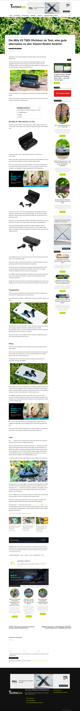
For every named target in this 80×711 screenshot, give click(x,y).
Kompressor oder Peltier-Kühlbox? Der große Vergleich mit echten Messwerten (62, 282)
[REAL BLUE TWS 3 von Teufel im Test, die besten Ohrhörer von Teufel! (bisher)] (15, 520)
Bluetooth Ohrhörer (14, 555)
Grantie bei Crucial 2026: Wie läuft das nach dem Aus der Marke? (28, 601)
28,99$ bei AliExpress (26, 513)
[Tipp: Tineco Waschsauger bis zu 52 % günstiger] (62, 113)
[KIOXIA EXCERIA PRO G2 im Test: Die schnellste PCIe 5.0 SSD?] (62, 188)
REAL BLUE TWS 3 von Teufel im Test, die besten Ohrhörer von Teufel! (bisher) (15, 527)
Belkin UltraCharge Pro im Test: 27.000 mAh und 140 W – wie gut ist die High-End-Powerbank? (62, 163)
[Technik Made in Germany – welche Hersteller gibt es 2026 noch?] (62, 256)
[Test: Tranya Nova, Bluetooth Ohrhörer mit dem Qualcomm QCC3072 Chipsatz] (28, 520)
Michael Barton (23, 561)
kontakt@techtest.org (31, 694)
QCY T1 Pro (45, 504)
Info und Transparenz (30, 700)
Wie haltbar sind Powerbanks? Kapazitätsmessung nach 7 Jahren (42, 601)
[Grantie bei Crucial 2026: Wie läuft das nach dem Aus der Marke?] (28, 593)
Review (26, 555)
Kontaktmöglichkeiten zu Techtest (61, 692)
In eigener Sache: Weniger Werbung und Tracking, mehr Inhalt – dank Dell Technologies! (62, 77)
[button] (69, 15)
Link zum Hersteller (14, 513)
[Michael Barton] (13, 563)
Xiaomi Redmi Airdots (36, 504)
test (31, 555)
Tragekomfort (22, 112)
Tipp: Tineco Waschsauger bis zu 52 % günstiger (63, 126)
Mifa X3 (12, 440)
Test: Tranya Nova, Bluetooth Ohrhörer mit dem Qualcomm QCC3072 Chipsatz (27, 527)
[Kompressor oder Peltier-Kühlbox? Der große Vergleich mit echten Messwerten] (62, 277)
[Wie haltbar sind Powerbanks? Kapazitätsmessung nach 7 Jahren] (42, 593)
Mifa (22, 555)
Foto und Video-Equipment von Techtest (34, 702)
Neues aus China (12, 37)
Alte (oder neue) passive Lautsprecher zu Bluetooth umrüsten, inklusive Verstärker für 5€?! (22, 627)
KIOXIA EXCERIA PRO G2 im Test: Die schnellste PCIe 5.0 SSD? (62, 201)
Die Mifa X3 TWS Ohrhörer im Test (29, 110)
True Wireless (36, 555)
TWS (42, 555)
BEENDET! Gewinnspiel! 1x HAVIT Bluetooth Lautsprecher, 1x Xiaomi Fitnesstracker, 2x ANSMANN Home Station (56, 627)
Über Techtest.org (57, 690)
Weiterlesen (15, 616)
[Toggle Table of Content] (38, 108)
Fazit (19, 117)
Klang (20, 115)
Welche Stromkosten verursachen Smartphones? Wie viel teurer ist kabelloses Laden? (14, 602)
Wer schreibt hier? (30, 698)
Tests (18, 37)
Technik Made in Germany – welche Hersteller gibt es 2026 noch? (62, 261)
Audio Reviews (22, 37)
